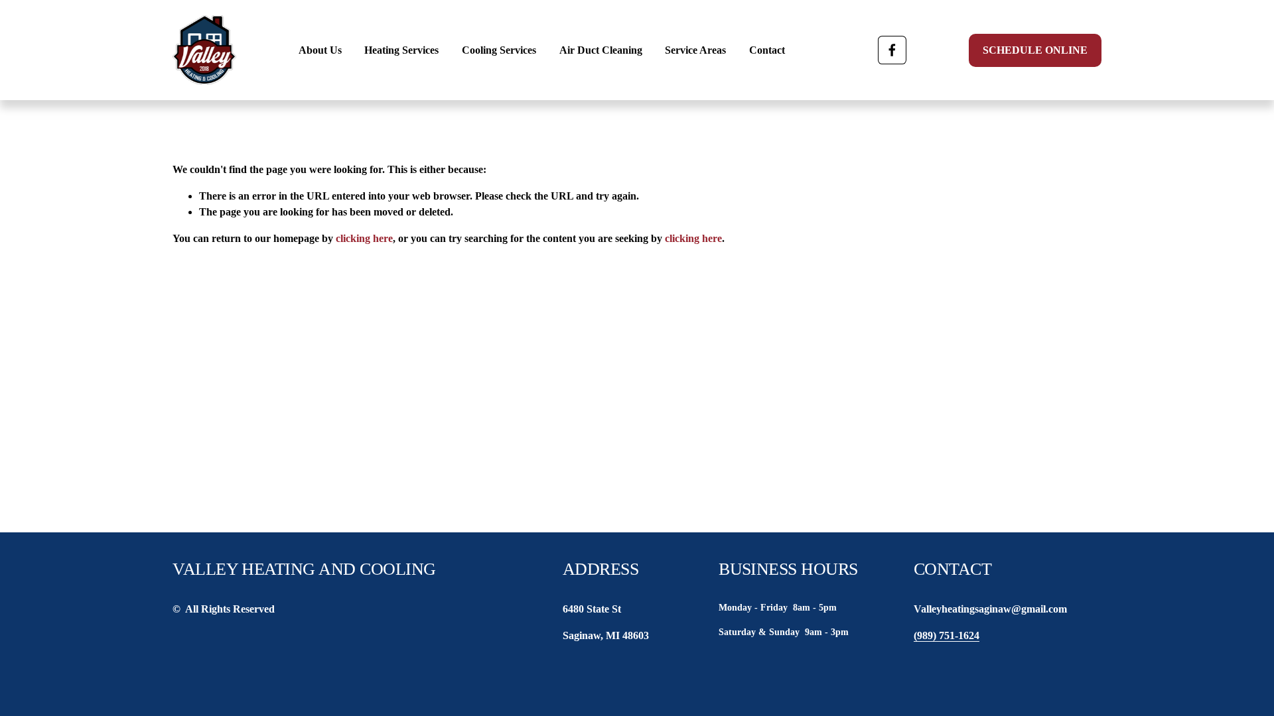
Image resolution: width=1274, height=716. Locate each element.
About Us (320, 50)
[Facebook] (892, 50)
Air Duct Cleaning (600, 50)
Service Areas (695, 50)
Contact (767, 50)
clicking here (364, 238)
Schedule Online (1035, 50)
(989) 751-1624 (946, 635)
